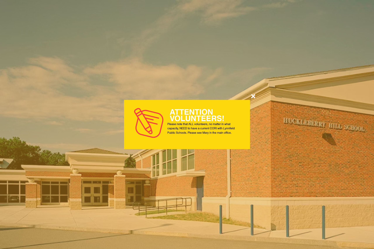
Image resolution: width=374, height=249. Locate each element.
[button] (253, 96)
